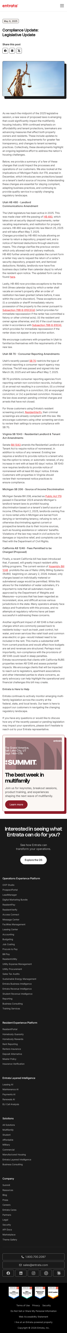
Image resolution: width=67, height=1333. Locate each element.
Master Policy (9, 1059)
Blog (4, 1195)
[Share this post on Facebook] (5, 51)
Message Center (10, 919)
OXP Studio (8, 885)
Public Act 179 (53, 496)
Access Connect (10, 914)
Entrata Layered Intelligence (16, 1159)
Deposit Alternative (12, 1054)
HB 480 (48, 216)
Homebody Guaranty (13, 1034)
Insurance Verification (13, 1063)
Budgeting (7, 939)
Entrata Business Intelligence (17, 983)
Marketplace (8, 1234)
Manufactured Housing (14, 1154)
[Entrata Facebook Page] (8, 1273)
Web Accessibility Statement (33, 1316)
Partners (6, 1214)
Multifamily (8, 1129)
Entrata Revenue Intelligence (17, 988)
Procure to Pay (10, 949)
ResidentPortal (9, 1029)
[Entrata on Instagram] (33, 1273)
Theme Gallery (9, 1239)
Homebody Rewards (12, 1039)
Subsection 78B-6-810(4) (46, 325)
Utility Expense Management (17, 964)
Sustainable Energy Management (19, 979)
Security (6, 1224)
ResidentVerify (33, 412)
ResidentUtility (9, 959)
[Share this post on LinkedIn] (12, 51)
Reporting (7, 998)
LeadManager (9, 894)
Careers (6, 1204)
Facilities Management (13, 924)
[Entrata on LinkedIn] (20, 1273)
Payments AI (8, 1094)
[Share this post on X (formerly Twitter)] (19, 51)
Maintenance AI (10, 1089)
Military (6, 1144)
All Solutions (8, 1125)
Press (5, 1200)
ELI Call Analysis (10, 1104)
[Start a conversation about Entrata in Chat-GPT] (46, 1273)
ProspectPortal (10, 889)
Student (6, 1134)
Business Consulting (12, 1003)
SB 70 (32, 360)
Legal (5, 1219)
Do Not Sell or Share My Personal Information (34, 1311)
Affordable (7, 1139)
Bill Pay (6, 954)
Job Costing (8, 944)
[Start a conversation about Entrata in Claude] (59, 1273)
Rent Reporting (10, 1044)
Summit (6, 1185)
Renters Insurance (11, 1049)
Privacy (36, 1305)
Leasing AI (7, 1084)
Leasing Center (10, 929)
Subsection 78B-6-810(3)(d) (18, 310)
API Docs (7, 1229)
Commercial (8, 1149)
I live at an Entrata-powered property (34, 1322)
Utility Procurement (12, 969)
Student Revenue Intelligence (17, 993)
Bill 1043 (16, 444)
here (12, 276)
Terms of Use (23, 1305)
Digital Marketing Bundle (15, 899)
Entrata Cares (9, 1209)
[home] (10, 6)
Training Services (11, 1008)
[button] (61, 5)
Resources (7, 1190)
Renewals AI (8, 1099)
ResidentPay (8, 904)
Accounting (8, 934)
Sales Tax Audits (10, 974)
